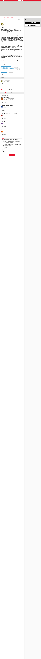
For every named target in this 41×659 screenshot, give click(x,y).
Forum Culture (8, 17)
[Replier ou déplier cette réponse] (23, 78)
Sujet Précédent (4, 19)
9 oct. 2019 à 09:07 (6, 81)
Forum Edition (11, 72)
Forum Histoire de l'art (15, 67)
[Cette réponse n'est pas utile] (11, 90)
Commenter (4, 89)
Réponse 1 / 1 (3, 77)
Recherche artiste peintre (5, 67)
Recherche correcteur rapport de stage (7, 68)
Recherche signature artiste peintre (7, 69)
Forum (3, 17)
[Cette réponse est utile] (8, 90)
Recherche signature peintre (6, 70)
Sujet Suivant (20, 19)
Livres (12, 17)
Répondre (8, 92)
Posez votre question (15, 92)
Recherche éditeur (4, 72)
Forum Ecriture (17, 68)
